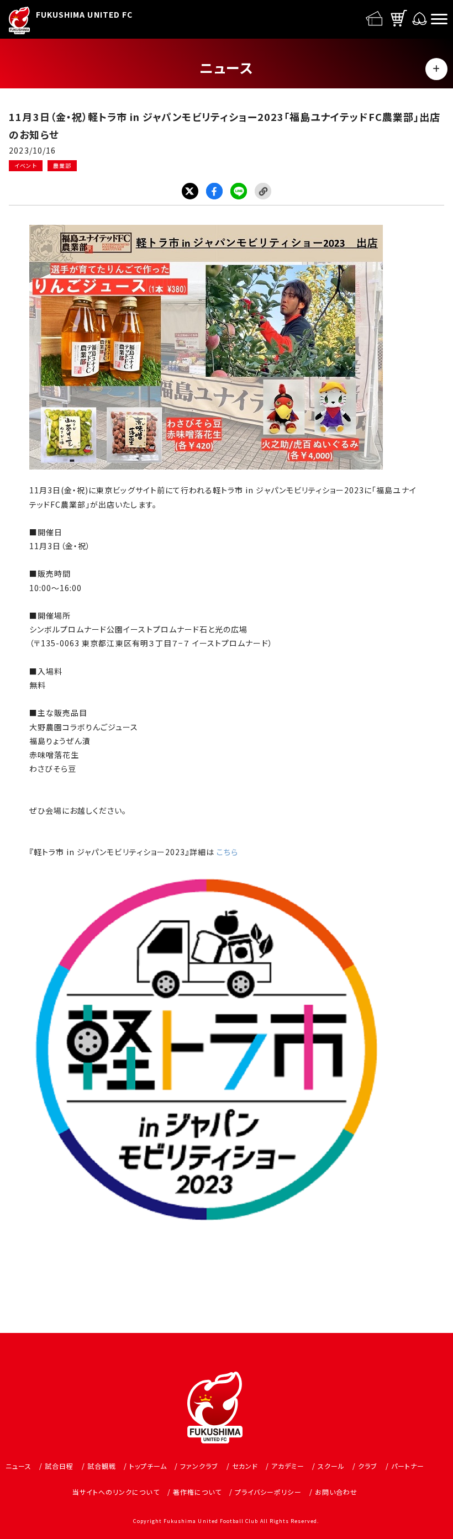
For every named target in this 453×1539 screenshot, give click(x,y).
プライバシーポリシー (268, 1491)
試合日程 (59, 1466)
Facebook (214, 191)
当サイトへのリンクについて (116, 1491)
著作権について (197, 1491)
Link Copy (263, 191)
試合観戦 (101, 1466)
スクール (331, 1466)
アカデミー (287, 1466)
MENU (436, 69)
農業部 (62, 165)
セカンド (245, 1466)
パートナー (407, 1466)
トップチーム (148, 1466)
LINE (238, 191)
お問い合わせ (336, 1491)
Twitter (190, 191)
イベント (25, 165)
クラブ (367, 1466)
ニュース (18, 1466)
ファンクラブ (199, 1466)
